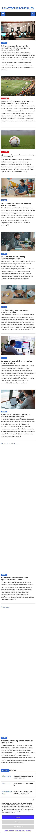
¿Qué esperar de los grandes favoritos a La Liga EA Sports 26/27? (18, 156)
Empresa (4, 43)
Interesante (5, 98)
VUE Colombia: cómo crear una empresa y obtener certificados (16, 204)
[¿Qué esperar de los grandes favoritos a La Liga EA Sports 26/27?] (18, 139)
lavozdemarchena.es (18, 8)
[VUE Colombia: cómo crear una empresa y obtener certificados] (18, 187)
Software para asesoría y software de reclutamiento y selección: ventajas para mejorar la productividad (15, 48)
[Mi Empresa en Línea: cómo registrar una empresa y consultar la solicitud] (18, 399)
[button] (33, 800)
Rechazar (18, 822)
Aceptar (18, 817)
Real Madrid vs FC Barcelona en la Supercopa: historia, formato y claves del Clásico (17, 102)
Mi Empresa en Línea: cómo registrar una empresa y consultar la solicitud (15, 415)
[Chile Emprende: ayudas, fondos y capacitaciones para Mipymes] (18, 241)
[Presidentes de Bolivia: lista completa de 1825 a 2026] (7, 793)
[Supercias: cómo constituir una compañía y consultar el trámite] (18, 345)
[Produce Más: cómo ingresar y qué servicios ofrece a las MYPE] (18, 670)
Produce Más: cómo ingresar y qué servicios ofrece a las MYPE (17, 742)
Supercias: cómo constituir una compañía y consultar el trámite (16, 362)
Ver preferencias (18, 827)
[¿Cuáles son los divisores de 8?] (7, 784)
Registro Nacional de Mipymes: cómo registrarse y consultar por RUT (14, 578)
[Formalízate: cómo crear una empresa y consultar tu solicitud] (18, 294)
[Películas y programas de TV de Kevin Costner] (7, 776)
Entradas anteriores (6, 770)
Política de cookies (9, 830)
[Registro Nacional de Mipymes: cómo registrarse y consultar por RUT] (18, 507)
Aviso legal (28, 830)
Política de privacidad (20, 830)
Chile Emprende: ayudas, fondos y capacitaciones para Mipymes (13, 258)
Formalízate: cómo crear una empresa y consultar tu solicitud (15, 311)
